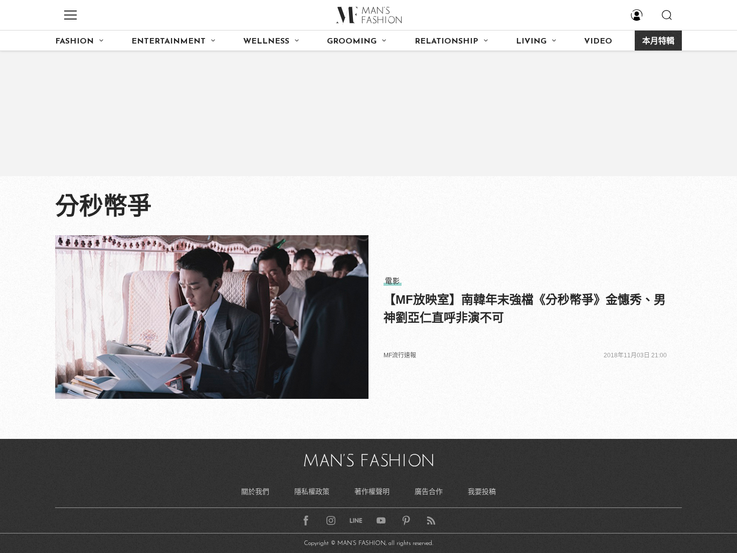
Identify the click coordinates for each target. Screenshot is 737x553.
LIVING (531, 42)
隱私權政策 (311, 491)
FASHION (74, 42)
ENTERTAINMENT (168, 42)
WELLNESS (266, 42)
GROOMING (352, 42)
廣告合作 (429, 491)
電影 (392, 281)
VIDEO (598, 42)
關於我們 (255, 491)
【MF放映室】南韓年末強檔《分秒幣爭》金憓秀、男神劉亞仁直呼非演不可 (525, 308)
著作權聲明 (372, 491)
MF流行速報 (400, 355)
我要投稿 (482, 491)
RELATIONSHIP (446, 42)
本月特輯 (658, 42)
